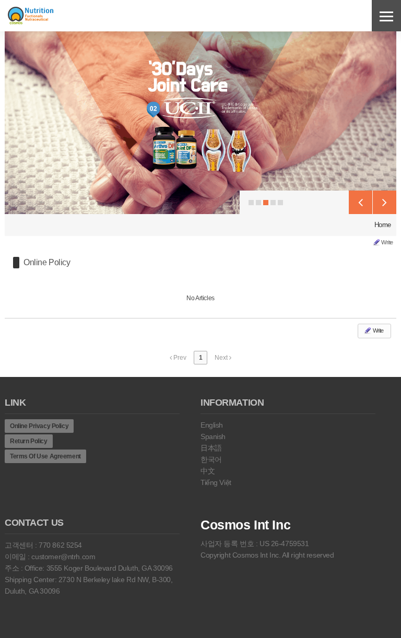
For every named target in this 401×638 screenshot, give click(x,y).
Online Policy (46, 262)
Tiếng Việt (215, 482)
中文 (207, 471)
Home (382, 225)
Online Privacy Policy (39, 426)
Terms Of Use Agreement (45, 456)
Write (387, 242)
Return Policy (29, 441)
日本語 (211, 448)
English (211, 425)
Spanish (213, 436)
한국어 (211, 459)
